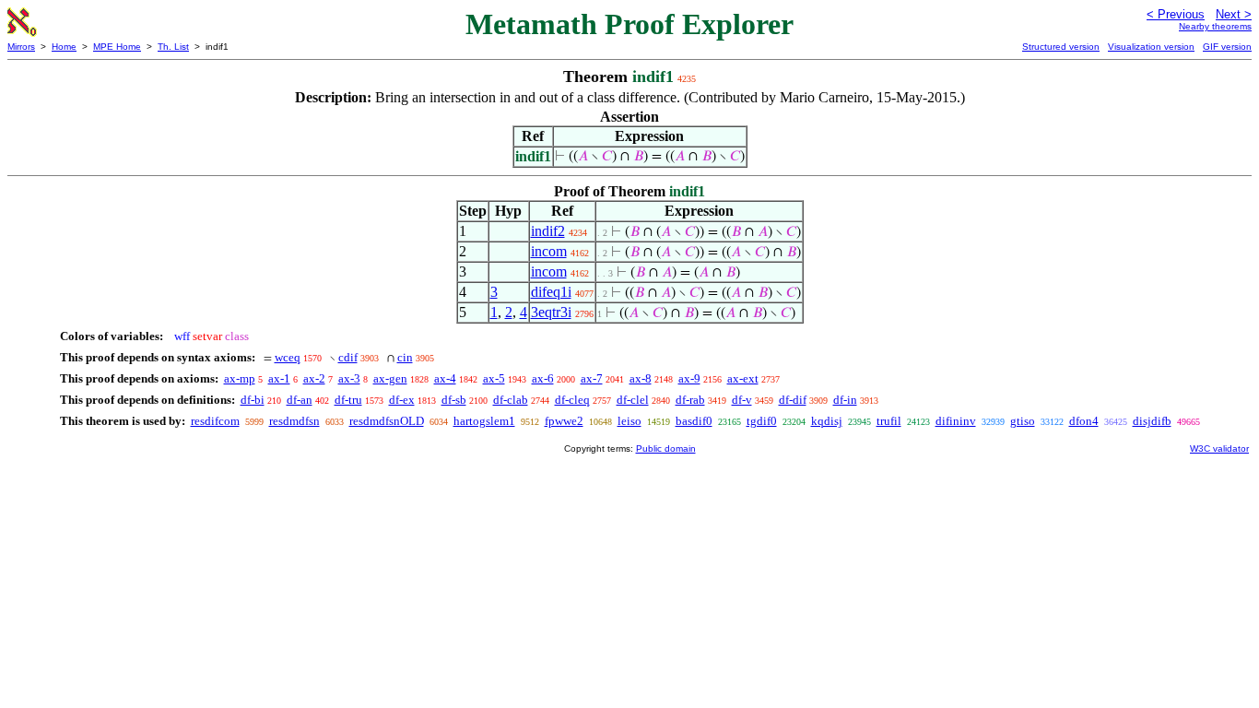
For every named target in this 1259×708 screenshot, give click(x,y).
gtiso (1022, 421)
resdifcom (215, 421)
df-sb (453, 400)
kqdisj (826, 421)
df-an (299, 400)
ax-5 (494, 378)
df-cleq (572, 400)
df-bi (253, 400)
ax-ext (743, 378)
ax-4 (445, 378)
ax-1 (279, 378)
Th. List (173, 46)
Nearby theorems (1215, 26)
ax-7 (592, 378)
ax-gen (390, 378)
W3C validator (1219, 448)
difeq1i (551, 292)
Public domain (666, 448)
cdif (348, 357)
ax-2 (314, 378)
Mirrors (21, 46)
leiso (629, 421)
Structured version (1061, 46)
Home (64, 46)
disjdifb (1152, 421)
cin (405, 357)
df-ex (402, 400)
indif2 (548, 231)
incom (549, 251)
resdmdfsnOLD (386, 421)
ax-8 (641, 378)
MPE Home (117, 46)
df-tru (348, 400)
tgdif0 (762, 421)
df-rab (690, 400)
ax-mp (239, 378)
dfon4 (1084, 421)
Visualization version (1151, 46)
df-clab (510, 400)
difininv (955, 421)
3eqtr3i (551, 312)
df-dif (792, 400)
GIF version (1227, 46)
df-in (845, 400)
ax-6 (543, 378)
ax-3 (349, 378)
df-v (742, 400)
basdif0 (694, 421)
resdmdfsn (294, 421)
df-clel (633, 400)
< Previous (1176, 14)
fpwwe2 (564, 421)
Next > (1234, 14)
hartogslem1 (484, 421)
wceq (287, 357)
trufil (889, 421)
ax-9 (689, 378)
